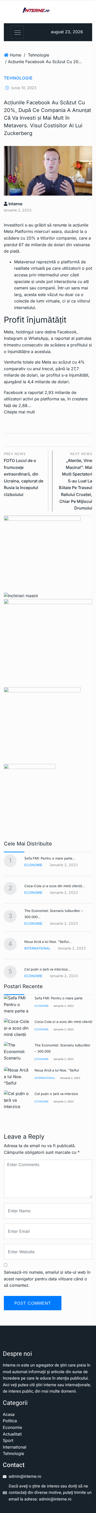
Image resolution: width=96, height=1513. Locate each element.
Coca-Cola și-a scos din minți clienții (63, 1022)
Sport (8, 1440)
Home (15, 55)
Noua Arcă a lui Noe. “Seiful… (47, 942)
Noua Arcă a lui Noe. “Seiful (57, 1070)
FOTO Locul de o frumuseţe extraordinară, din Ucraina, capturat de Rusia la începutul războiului (23, 474)
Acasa (9, 1414)
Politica (10, 1420)
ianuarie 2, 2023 (63, 1005)
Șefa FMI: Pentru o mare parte (59, 998)
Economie (33, 865)
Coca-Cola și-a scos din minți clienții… (54, 886)
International (37, 948)
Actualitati (12, 1434)
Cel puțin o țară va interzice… (47, 969)
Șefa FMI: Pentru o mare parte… (49, 858)
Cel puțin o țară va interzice (56, 1094)
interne (14, 203)
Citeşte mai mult (19, 411)
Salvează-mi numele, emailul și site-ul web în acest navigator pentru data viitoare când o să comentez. (47, 1279)
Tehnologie (38, 55)
